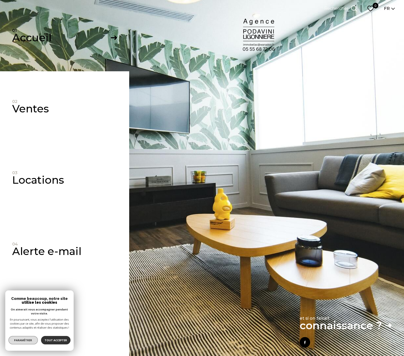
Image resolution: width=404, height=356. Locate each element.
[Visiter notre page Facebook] (305, 342)
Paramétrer (23, 340)
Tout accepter (56, 340)
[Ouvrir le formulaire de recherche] (354, 8)
